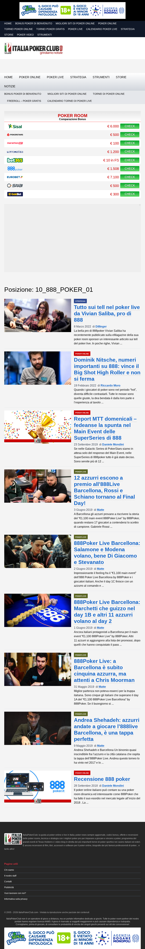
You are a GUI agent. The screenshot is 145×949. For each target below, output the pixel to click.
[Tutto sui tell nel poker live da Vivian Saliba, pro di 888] (37, 315)
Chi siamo (9, 870)
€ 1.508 (113, 169)
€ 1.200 (113, 152)
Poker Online (107, 23)
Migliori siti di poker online (75, 23)
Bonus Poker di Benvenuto (33, 23)
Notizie (9, 86)
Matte (100, 509)
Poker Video (25, 34)
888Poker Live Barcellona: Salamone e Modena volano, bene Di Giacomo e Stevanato (107, 552)
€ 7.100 (113, 177)
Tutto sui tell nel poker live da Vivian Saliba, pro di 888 (107, 313)
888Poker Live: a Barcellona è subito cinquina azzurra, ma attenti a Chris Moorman (104, 670)
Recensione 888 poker (102, 779)
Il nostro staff (10, 876)
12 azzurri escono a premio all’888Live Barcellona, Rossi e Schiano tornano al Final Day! (104, 490)
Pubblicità (9, 887)
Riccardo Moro (110, 385)
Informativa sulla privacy (15, 899)
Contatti (8, 881)
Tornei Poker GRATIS (50, 29)
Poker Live (75, 29)
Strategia (128, 29)
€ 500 (114, 135)
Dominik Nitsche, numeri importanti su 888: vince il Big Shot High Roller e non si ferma (107, 369)
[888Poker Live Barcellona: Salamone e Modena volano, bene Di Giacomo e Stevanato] (37, 551)
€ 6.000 (113, 126)
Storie (8, 34)
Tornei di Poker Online (108, 93)
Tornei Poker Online (18, 29)
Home (8, 23)
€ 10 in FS (111, 160)
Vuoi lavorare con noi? (15, 893)
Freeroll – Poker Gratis (24, 100)
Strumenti (44, 34)
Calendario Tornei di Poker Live (69, 100)
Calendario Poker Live (101, 29)
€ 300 (114, 194)
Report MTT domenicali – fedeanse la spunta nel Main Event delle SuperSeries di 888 (105, 428)
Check (130, 126)
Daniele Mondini (113, 444)
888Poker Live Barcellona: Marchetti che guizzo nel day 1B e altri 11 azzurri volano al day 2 (107, 611)
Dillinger (101, 326)
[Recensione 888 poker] (37, 787)
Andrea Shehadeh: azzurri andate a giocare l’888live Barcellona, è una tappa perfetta (106, 729)
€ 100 (114, 143)
